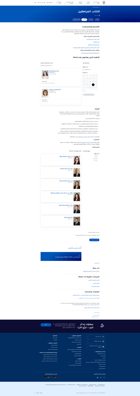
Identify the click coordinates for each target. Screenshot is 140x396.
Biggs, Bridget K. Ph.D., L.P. (66, 156)
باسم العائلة (85, 72)
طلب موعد (96, 15)
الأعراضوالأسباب (97, 20)
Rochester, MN (87, 69)
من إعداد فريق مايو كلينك (93, 232)
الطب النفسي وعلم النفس (92, 39)
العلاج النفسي (96, 283)
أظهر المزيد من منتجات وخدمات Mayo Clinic (89, 298)
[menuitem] (97, 19)
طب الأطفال (96, 42)
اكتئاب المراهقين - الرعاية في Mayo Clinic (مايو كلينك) (87, 235)
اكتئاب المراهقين (89, 11)
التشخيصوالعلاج (91, 20)
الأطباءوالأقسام (84, 20)
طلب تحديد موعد (94, 239)
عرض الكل (95, 160)
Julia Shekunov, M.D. (54, 71)
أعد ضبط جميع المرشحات (88, 94)
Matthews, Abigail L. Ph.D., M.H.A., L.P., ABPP (62, 193)
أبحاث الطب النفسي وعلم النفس (85, 137)
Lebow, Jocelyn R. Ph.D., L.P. (66, 180)
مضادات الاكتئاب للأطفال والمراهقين (91, 271)
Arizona (96, 155)
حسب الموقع (85, 67)
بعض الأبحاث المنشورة (87, 142)
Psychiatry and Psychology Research (90, 53)
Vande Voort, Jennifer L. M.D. (66, 205)
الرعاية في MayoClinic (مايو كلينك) (76, 20)
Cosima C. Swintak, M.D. (55, 89)
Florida (96, 157)
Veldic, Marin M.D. (68, 217)
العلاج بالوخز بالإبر (95, 286)
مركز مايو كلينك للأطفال (93, 45)
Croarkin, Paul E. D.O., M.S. (66, 168)
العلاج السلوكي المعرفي (93, 280)
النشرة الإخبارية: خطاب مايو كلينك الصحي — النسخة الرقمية (86, 295)
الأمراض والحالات (95, 7)
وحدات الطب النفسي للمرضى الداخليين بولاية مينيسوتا (86, 47)
